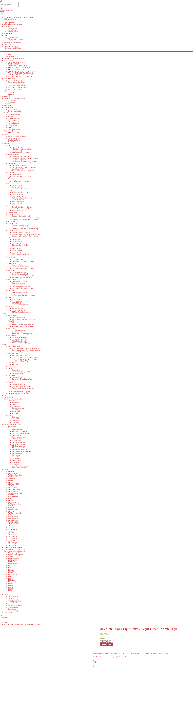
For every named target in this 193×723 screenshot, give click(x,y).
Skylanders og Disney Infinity (13, 399)
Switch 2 (11, 205)
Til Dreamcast (12, 564)
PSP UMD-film (17, 303)
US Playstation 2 (13, 538)
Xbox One (11, 328)
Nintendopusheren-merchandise (14, 58)
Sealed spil (7, 96)
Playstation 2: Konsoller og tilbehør (23, 268)
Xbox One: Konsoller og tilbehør (22, 334)
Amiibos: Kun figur (14, 138)
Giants (14, 404)
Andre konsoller (9, 131)
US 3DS (10, 535)
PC (5, 593)
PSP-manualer (16, 464)
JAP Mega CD (12, 477)
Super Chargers (17, 410)
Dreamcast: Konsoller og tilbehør (22, 379)
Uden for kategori (13, 611)
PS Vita (10, 306)
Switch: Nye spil (17, 194)
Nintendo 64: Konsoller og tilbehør (23, 171)
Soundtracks (12, 609)
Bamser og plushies (14, 118)
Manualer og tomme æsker (12, 424)
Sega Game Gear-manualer (20, 466)
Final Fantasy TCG (14, 596)
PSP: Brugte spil (17, 301)
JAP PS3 (11, 511)
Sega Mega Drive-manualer (21, 433)
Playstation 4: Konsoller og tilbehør (23, 288)
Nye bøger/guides (13, 109)
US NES (11, 486)
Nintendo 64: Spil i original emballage (24, 167)
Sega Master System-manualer (21, 451)
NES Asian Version (14, 489)
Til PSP (10, 589)
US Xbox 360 (12, 545)
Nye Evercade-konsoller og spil (18, 393)
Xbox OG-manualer (18, 444)
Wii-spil (14, 180)
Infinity (10, 415)
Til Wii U (11, 578)
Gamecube (11, 172)
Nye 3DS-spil (16, 248)
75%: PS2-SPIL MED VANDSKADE (20, 73)
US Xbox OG (12, 544)
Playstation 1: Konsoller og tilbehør (23, 261)
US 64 (10, 527)
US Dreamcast (12, 542)
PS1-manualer (16, 459)
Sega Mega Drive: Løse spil (21, 355)
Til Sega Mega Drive (14, 553)
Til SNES (11, 571)
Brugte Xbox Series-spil (19, 337)
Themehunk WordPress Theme (128, 657)
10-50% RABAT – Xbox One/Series (19, 67)
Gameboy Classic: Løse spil (21, 216)
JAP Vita (11, 471)
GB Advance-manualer (19, 449)
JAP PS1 (11, 480)
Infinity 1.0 (15, 419)
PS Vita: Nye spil (17, 308)
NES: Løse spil (17, 147)
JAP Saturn (11, 515)
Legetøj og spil (12, 125)
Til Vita (10, 591)
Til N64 (10, 573)
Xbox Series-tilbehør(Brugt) (21, 343)
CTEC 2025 (8, 612)
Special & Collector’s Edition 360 (22, 326)
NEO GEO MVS (13, 133)
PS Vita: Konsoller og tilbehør (21, 312)
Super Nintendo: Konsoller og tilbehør (24, 162)
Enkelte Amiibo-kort (14, 140)
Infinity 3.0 (15, 422)
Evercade (7, 390)
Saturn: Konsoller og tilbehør (21, 372)
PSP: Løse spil (16, 299)
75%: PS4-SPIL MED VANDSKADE (20, 76)
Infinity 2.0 (15, 421)
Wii (9, 178)
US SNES (11, 526)
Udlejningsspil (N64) (18, 169)
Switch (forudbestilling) (15, 84)
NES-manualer (17, 435)
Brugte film (11, 93)
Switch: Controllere (18, 201)
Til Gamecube (12, 574)
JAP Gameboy (12, 502)
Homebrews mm (17, 373)
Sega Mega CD (13, 363)
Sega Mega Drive (13, 354)
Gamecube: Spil (17, 174)
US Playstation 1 (13, 536)
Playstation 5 (12, 290)
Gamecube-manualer (18, 457)
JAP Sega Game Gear (15, 475)
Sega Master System (14, 346)
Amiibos (6, 134)
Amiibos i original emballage (17, 136)
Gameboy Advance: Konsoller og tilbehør (25, 236)
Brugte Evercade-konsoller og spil (19, 392)
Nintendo (7, 143)
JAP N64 (11, 495)
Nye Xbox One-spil (18, 330)
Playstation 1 (12, 258)
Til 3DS (10, 569)
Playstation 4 (12, 279)
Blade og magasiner (14, 602)
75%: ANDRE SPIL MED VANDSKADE (22, 71)
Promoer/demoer (13, 607)
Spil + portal (16, 402)
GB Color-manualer (18, 446)
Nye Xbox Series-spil (19, 339)
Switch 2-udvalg (9, 57)
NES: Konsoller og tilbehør (20, 153)
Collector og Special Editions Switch (23, 198)
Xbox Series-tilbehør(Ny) (20, 341)
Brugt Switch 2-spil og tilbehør (22, 207)
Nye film (11, 95)
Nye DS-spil (16, 239)
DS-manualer (16, 455)
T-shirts (10, 116)
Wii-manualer (16, 440)
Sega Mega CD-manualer (20, 431)
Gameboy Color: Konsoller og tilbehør (24, 227)
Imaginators (16, 406)
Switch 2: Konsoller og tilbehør (22, 209)
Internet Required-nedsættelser (17, 62)
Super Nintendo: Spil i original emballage (25, 158)
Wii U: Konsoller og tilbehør (21, 189)
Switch (10, 191)
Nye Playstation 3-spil (19, 272)
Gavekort (7, 104)
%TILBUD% (8, 60)
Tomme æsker (12, 426)
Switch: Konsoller (18, 200)
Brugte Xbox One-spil (19, 332)
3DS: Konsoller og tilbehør (20, 254)
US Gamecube (12, 529)
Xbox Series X (12, 335)
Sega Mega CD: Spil (18, 364)
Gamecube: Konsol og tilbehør (22, 176)
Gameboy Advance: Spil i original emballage (26, 234)
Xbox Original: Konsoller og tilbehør (24, 319)
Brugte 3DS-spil (17, 250)
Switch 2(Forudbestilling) (16, 80)
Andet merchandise (14, 129)
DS (9, 238)
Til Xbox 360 (12, 560)
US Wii (10, 531)
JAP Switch (11, 500)
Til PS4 (10, 587)
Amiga (6, 395)
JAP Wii (10, 498)
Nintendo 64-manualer (19, 468)
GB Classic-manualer (19, 442)
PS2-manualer (16, 460)
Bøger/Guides (8, 107)
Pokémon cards (9, 397)
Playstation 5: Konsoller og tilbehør (23, 296)
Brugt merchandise (14, 114)
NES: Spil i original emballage (21, 149)
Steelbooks (7, 105)
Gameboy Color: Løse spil (20, 225)
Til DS (10, 567)
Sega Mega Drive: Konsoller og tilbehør (24, 359)
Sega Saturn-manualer (19, 437)
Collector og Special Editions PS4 (23, 287)
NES (9, 145)
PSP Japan (11, 478)
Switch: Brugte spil (18, 196)
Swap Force (16, 411)
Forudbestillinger (9, 78)
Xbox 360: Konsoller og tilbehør (22, 325)
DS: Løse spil (16, 243)
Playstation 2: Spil (18, 265)
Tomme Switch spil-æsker (20, 192)
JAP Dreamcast (13, 516)
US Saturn (11, 540)
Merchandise (8, 113)
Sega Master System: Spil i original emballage (26, 350)
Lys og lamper (12, 120)
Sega (5, 344)
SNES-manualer (17, 439)
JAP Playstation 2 (13, 509)
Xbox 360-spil (16, 323)
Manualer (11, 428)
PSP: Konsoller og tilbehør (20, 305)
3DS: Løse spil (17, 252)
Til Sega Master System (15, 555)
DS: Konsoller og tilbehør (20, 245)
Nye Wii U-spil (17, 185)
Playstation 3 (12, 270)
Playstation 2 (12, 263)
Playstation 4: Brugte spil (20, 281)
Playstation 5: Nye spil (19, 294)
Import (6, 469)
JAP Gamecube (13, 497)
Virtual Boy (11, 221)
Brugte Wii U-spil (17, 187)
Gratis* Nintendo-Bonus (12, 55)
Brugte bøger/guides (14, 111)
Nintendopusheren (104, 657)
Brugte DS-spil (17, 241)
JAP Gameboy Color (14, 504)
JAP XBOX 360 (13, 522)
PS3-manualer (16, 462)
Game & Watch (13, 212)
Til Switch (11, 580)
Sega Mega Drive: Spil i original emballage (25, 357)
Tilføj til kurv (106, 644)
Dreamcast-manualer (18, 453)
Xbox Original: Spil (18, 317)
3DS (9, 247)
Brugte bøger (12, 100)
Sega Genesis (12, 488)
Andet (6, 594)
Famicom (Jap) (12, 491)
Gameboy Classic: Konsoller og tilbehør (24, 220)
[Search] (1, 8)
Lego (9, 603)
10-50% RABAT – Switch (16, 69)
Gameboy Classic (13, 214)
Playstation (7, 256)
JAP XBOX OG (13, 520)
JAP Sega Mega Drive (15, 513)
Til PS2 (10, 585)
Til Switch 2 (12, 582)
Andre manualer (17, 430)
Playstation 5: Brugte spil (20, 292)
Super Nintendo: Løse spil (20, 156)
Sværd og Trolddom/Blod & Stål (14, 98)
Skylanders (11, 401)
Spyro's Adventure (18, 408)
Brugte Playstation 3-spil (20, 274)
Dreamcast (11, 375)
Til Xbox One (12, 562)
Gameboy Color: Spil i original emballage (25, 229)
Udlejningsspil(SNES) (19, 160)
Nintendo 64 (12, 163)
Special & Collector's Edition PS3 (22, 277)
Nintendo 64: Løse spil (19, 165)
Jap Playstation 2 (13, 473)
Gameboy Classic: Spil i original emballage (25, 218)
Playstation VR (17, 285)
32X (9, 366)
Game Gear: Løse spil (19, 384)
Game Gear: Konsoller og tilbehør (23, 388)
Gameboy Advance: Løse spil (21, 232)
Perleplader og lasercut (15, 605)
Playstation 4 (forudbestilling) (17, 86)
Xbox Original (12, 315)
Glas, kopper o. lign (14, 122)
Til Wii (10, 576)
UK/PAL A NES (13, 484)
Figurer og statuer (13, 124)
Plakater (10, 127)
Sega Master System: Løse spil (21, 352)
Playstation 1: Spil (18, 259)
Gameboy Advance (14, 230)
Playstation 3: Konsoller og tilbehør (23, 276)
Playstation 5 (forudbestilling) (17, 87)
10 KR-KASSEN (13, 64)
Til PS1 (10, 583)
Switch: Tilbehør (17, 203)
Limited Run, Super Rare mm (13, 547)
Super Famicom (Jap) (15, 493)
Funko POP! (12, 598)
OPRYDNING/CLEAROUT (17, 66)
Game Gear (11, 382)
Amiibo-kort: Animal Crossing (17, 142)
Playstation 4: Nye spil (19, 283)
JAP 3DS (11, 507)
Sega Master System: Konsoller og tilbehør (25, 348)
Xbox (6, 314)
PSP (9, 297)
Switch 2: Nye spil (18, 210)
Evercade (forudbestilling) (16, 82)
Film (5, 91)
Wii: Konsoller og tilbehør (20, 181)
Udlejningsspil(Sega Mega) (20, 361)
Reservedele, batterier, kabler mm (14, 551)
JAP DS (10, 482)
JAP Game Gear (13, 518)
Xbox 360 (11, 321)
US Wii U (11, 533)
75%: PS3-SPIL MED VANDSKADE (20, 75)
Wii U (10, 183)
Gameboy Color (13, 223)
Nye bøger (11, 102)
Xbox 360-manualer (18, 448)
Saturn (10, 368)
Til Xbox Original (13, 558)
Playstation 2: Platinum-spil (20, 267)
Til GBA (11, 565)
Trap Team (15, 413)
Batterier (10, 556)
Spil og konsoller (13, 600)
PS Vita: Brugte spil (18, 310)
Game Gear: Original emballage (22, 386)
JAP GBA (11, 506)
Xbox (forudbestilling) (15, 89)
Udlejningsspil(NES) (18, 151)
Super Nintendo (13, 154)
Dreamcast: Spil (17, 377)
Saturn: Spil (16, 370)
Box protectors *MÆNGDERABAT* (16, 549)
